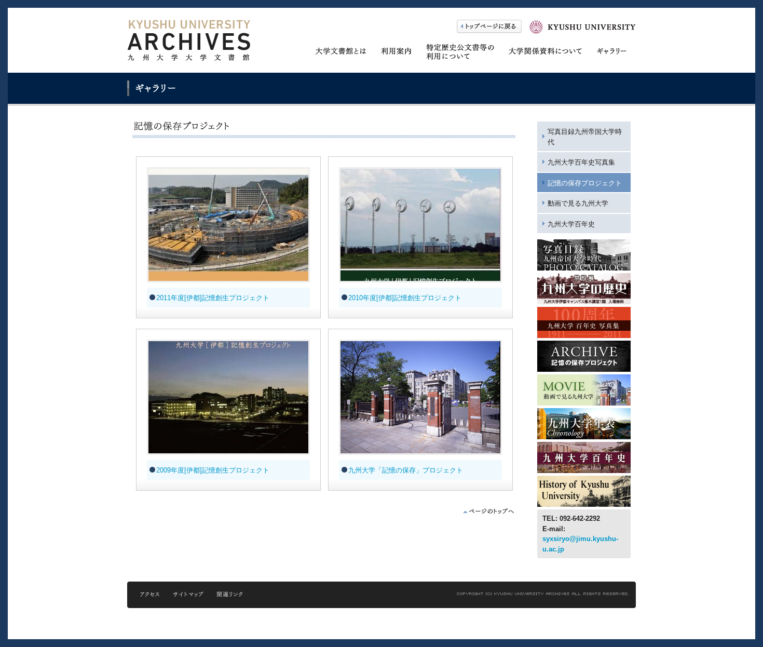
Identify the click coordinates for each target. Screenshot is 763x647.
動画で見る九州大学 (578, 203)
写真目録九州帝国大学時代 (585, 137)
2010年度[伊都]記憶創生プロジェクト (404, 298)
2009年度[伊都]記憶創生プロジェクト (212, 470)
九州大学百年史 (571, 224)
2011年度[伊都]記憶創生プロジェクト (212, 298)
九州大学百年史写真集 (581, 162)
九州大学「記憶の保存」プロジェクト (405, 470)
